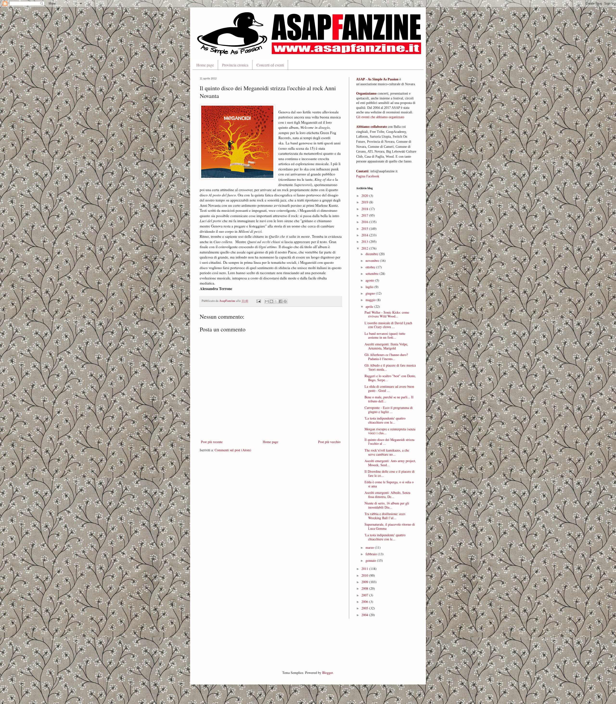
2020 (365, 195)
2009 (365, 582)
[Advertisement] (287, 644)
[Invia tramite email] (266, 301)
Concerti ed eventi (270, 64)
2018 (365, 209)
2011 (365, 568)
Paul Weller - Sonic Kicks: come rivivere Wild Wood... (387, 314)
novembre (373, 260)
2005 (365, 608)
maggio (371, 299)
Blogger (327, 672)
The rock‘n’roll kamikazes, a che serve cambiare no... (387, 452)
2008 (365, 588)
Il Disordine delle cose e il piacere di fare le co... (390, 473)
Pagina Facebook (367, 176)
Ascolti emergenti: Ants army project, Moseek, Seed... (390, 463)
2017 (365, 215)
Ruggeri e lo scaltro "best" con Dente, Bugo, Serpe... (390, 378)
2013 (365, 241)
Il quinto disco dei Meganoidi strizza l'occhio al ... (389, 441)
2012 (365, 248)
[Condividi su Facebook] (280, 301)
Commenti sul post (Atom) (233, 450)
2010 (365, 575)
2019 (365, 202)
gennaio (371, 560)
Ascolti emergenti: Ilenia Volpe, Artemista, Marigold (386, 346)
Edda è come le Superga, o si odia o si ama (389, 484)
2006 (365, 601)
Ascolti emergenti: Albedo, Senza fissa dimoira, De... (387, 494)
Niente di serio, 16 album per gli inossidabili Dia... (387, 505)
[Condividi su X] (276, 301)
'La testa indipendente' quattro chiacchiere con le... (385, 420)
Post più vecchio (329, 441)
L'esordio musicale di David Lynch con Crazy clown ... (388, 325)
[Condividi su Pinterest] (285, 301)
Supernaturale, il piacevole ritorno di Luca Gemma (390, 526)
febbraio (372, 554)
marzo (370, 547)
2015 (365, 228)
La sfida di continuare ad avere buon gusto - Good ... (389, 388)
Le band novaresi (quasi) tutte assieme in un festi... (385, 335)
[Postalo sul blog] (271, 301)
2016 (365, 222)
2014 (365, 235)
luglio (370, 286)
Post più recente (212, 441)
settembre (372, 273)
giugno (371, 293)
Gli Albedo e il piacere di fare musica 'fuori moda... (390, 367)
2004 (365, 615)
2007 (365, 595)
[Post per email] (258, 301)
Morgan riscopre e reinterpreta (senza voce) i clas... (390, 431)
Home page (205, 64)
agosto (370, 280)
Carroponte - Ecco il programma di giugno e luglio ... (389, 409)
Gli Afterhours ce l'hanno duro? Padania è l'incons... (386, 356)
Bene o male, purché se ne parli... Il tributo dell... (389, 399)
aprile (370, 306)
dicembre (372, 254)
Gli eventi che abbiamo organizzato (380, 117)
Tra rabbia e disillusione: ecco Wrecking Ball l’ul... (385, 515)
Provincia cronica (235, 64)
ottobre (371, 267)
